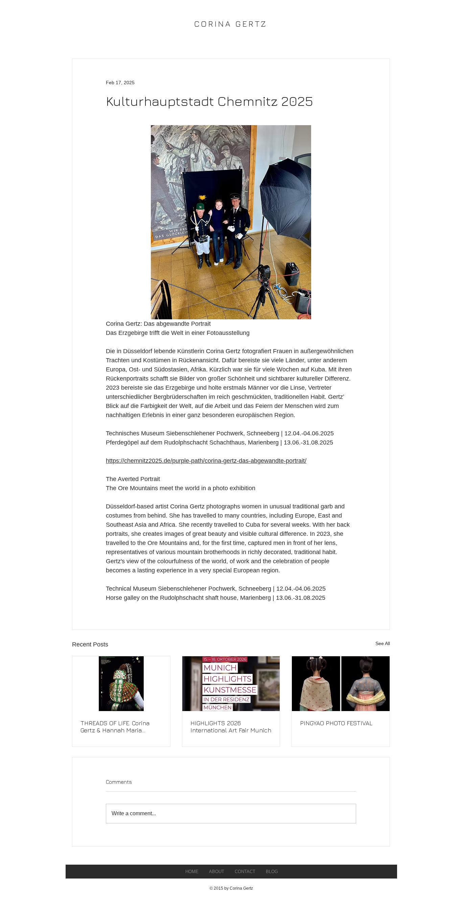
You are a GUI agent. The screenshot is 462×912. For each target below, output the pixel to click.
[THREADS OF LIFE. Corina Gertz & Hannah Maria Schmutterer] (121, 683)
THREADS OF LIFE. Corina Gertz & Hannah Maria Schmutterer (114, 727)
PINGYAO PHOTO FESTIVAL (336, 723)
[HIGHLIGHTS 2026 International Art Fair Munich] (231, 683)
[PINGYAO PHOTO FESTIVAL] (341, 683)
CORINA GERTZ (231, 23)
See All (382, 643)
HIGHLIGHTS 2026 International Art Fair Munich (230, 727)
